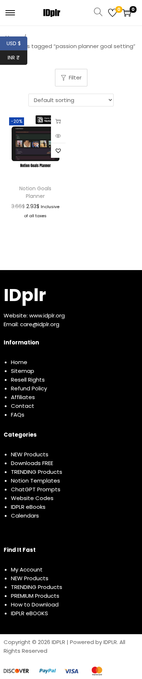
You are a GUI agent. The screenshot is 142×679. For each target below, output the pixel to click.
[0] (112, 12)
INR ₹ (17, 57)
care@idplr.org (39, 324)
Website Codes (32, 498)
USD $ (17, 43)
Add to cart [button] (58, 121)
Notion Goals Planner (35, 192)
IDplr (25, 295)
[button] (58, 150)
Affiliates (23, 397)
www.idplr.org (47, 315)
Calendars (25, 515)
